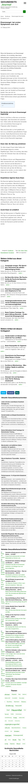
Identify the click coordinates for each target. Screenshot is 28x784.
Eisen (25, 250)
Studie (14, 740)
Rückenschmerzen (4, 731)
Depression (16, 701)
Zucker (23, 743)
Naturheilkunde (5, 728)
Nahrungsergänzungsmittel (10, 724)
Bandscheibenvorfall (5, 698)
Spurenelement (4, 252)
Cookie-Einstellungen (14, 778)
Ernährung (7, 16)
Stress (9, 739)
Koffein (12, 714)
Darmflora (9, 701)
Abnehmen (5, 694)
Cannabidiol (14, 698)
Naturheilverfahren (16, 727)
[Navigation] (25, 3)
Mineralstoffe (10, 720)
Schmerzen (6, 735)
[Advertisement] (14, 39)
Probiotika (24, 727)
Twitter (3, 393)
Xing (17, 393)
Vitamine (12, 744)
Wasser (18, 744)
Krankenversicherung (6, 717)
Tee (19, 740)
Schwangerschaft (18, 735)
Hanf (8, 710)
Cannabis (21, 698)
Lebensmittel (21, 717)
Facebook (11, 393)
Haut (25, 710)
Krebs (15, 718)
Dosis (22, 250)
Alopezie (14, 694)
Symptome (11, 252)
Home (2, 16)
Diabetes (23, 701)
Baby (19, 694)
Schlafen (16, 731)
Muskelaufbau (17, 720)
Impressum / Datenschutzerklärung (14, 775)
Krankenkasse (19, 714)
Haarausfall (18, 705)
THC (24, 739)
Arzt (19, 250)
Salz (11, 731)
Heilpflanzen (5, 714)
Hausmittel (16, 710)
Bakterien (24, 694)
